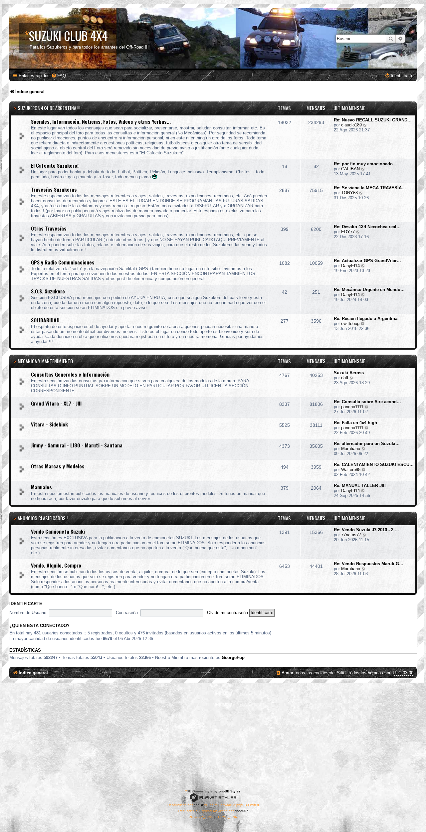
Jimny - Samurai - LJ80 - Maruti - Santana (76, 445)
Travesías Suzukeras (54, 189)
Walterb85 (350, 469)
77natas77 (351, 534)
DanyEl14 (350, 265)
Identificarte (25, 603)
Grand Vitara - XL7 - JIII (56, 403)
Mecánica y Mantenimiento (45, 361)
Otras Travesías (49, 228)
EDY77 (348, 231)
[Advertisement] (213, 732)
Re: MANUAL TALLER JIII (360, 485)
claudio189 (351, 124)
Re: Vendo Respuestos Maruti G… (368, 563)
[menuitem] (58, 76)
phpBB (199, 805)
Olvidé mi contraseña (227, 612)
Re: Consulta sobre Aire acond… (367, 401)
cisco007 (241, 811)
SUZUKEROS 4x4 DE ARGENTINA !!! (49, 107)
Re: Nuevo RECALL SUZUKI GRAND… (373, 119)
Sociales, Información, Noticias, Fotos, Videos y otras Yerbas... (101, 121)
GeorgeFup (233, 657)
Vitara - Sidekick (49, 424)
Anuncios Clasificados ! (43, 518)
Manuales (41, 487)
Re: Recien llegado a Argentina (365, 318)
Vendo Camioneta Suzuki (58, 531)
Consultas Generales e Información (70, 374)
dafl (344, 377)
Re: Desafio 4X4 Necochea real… (367, 226)
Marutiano (350, 448)
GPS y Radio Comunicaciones (63, 262)
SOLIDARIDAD (45, 320)
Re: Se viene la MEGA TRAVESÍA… (370, 187)
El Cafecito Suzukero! (55, 165)
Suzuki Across (349, 372)
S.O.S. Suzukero (48, 291)
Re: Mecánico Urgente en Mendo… (369, 289)
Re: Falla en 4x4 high (355, 422)
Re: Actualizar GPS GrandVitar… (367, 260)
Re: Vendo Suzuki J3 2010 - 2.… (366, 529)
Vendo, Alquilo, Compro (56, 565)
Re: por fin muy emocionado (363, 163)
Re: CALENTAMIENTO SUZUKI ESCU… (374, 464)
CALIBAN (350, 168)
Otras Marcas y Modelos (58, 466)
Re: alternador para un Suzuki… (367, 443)
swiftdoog (350, 323)
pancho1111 (352, 406)
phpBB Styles (230, 791)
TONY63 (349, 192)
